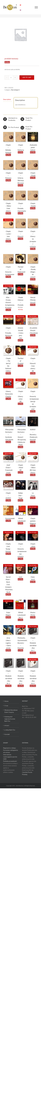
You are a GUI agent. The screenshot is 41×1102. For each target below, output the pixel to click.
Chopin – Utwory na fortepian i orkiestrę (33, 238)
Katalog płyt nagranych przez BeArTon (9, 719)
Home (6, 701)
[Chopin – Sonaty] (33, 192)
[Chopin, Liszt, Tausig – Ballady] (8, 532)
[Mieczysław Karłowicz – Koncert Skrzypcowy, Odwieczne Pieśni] (20, 418)
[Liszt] (20, 565)
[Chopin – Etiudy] (33, 161)
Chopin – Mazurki (20, 233)
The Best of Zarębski (20, 360)
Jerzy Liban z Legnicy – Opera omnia (8, 643)
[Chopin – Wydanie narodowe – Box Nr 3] (20, 659)
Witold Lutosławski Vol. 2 (22, 614)
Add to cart (26, 77)
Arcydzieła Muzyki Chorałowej (34, 330)
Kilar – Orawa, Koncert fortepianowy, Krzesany (10, 302)
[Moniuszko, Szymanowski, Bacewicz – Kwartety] (20, 626)
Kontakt (7, 734)
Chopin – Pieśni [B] (20, 467)
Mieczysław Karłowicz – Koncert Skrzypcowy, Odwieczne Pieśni (22, 437)
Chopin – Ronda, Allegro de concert (33, 272)
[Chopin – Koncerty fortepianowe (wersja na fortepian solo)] (33, 380)
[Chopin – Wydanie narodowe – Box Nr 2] (8, 659)
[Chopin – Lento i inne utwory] (8, 220)
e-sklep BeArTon (9, 730)
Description (7, 99)
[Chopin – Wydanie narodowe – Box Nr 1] (33, 626)
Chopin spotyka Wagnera (33, 520)
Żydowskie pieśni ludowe (33, 147)
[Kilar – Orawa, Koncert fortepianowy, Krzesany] (8, 286)
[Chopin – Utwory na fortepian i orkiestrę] (33, 220)
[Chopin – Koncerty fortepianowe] (8, 255)
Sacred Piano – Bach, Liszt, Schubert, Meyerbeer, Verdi (9, 584)
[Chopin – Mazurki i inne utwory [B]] (33, 347)
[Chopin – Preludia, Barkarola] (8, 316)
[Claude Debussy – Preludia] (20, 286)
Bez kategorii (15, 90)
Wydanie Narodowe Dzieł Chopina (10, 711)
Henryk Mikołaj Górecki (32, 299)
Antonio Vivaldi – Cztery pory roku (20, 333)
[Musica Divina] (33, 601)
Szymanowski (10, 518)
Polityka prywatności (10, 761)
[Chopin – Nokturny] (20, 133)
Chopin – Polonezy (8, 175)
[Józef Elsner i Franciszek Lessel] (8, 453)
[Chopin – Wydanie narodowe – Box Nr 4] (33, 659)
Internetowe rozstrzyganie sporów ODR (10, 757)
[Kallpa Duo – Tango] (20, 481)
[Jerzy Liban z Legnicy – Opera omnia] (8, 626)
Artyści (6, 725)
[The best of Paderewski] (20, 255)
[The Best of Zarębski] (20, 347)
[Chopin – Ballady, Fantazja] (8, 133)
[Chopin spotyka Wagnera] (33, 507)
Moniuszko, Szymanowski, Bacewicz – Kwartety (22, 643)
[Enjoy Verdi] (33, 565)
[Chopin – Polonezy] (8, 161)
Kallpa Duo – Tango (20, 495)
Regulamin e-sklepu (9, 748)
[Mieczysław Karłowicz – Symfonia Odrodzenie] (8, 418)
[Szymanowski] (8, 507)
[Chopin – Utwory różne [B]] (20, 380)
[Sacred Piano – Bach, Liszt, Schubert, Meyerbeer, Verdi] (8, 565)
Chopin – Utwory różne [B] (20, 396)
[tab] (7, 99)
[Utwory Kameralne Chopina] (8, 380)
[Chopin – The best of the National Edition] (8, 347)
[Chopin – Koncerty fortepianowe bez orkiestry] (20, 532)
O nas (6, 705)
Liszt (20, 577)
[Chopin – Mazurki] (20, 220)
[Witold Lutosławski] (20, 507)
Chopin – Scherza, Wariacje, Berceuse (21, 178)
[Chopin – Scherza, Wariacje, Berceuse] (20, 161)
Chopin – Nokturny (21, 147)
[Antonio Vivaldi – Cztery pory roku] (20, 316)
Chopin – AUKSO (8, 495)
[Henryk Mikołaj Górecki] (33, 286)
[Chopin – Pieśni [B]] (20, 453)
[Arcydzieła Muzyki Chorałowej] (33, 316)
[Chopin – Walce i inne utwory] (8, 192)
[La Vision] (33, 481)
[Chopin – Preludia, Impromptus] (20, 192)
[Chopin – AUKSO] (8, 481)
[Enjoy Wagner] (8, 601)
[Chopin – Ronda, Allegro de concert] (33, 255)
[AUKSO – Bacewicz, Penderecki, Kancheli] (33, 418)
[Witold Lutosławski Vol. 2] (20, 601)
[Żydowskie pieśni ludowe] (33, 133)
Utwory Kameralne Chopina (9, 393)
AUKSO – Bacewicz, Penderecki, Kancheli (34, 434)
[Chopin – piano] (33, 532)
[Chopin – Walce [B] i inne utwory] (33, 453)
